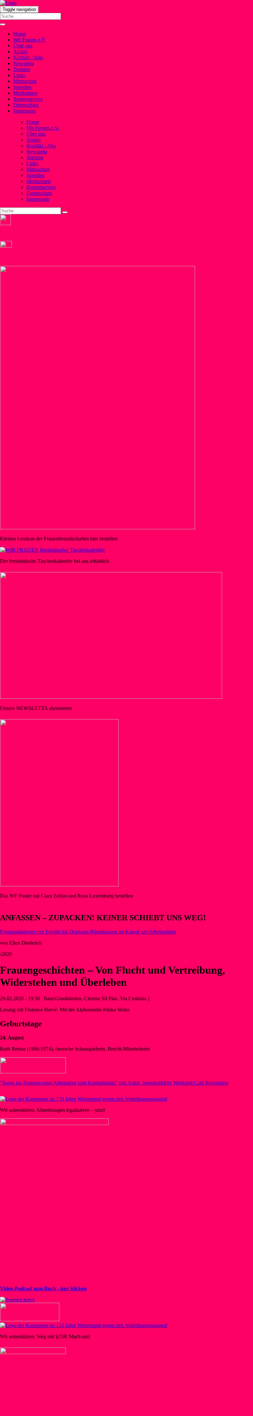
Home (19, 34)
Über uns (22, 45)
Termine (21, 69)
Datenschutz (26, 105)
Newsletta (23, 63)
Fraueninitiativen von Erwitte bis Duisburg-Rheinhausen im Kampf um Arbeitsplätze (88, 931)
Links (19, 75)
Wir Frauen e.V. (29, 39)
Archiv (20, 51)
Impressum (24, 111)
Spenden (22, 87)
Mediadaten (25, 93)
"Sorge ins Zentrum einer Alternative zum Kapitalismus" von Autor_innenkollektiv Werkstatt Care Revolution (114, 1083)
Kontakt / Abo (28, 57)
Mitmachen (25, 81)
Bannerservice (28, 99)
